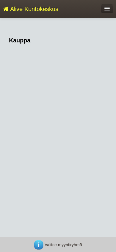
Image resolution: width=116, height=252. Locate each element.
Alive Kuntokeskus (33, 9)
